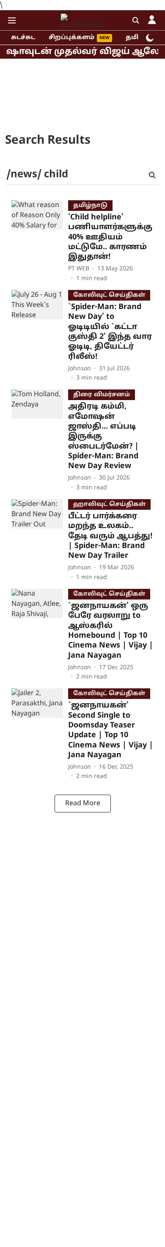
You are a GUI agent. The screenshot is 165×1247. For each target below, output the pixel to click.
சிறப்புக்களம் (71, 37)
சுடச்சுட (23, 37)
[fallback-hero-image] (39, 241)
